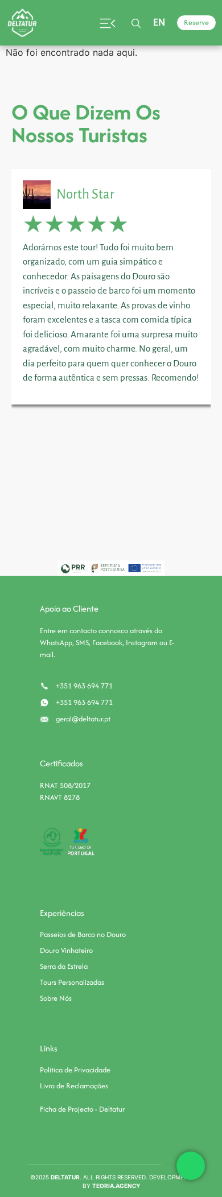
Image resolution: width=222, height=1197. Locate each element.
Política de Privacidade (75, 1069)
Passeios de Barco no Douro (83, 934)
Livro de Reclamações (74, 1085)
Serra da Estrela (64, 966)
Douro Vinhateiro (66, 950)
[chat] (190, 1165)
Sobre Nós (56, 998)
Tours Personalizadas (72, 982)
